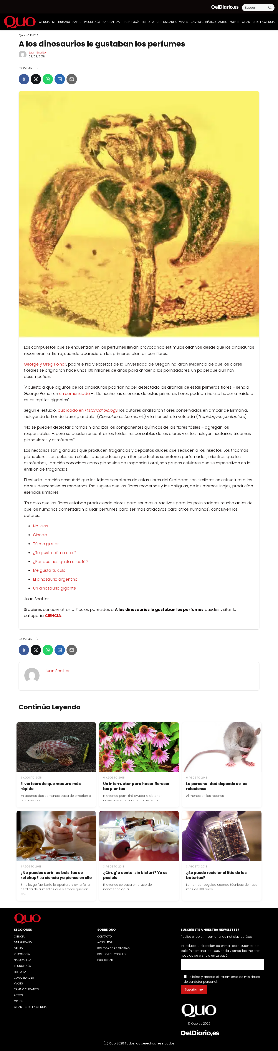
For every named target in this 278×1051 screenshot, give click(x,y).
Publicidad (105, 959)
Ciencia (40, 535)
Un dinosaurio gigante (54, 588)
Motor (234, 21)
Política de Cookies (111, 954)
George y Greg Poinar (45, 364)
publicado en (87, 410)
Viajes (183, 21)
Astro (222, 21)
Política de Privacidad (113, 948)
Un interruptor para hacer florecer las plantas (136, 786)
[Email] (71, 79)
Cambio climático (203, 21)
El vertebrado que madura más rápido (50, 786)
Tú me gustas (46, 543)
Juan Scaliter (38, 52)
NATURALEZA (111, 21)
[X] (36, 79)
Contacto (104, 936)
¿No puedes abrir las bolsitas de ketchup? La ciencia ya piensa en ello (56, 875)
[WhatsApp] (48, 79)
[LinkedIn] (60, 79)
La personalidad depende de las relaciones (216, 786)
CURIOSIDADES (167, 21)
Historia (148, 21)
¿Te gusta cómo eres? (54, 552)
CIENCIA (44, 21)
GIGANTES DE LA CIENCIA (258, 21)
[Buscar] (270, 7)
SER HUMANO (61, 21)
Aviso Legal (105, 942)
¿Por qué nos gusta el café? (60, 561)
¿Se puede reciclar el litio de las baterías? (216, 875)
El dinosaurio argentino (55, 579)
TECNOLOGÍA (130, 21)
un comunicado (74, 393)
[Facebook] (24, 79)
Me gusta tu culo (49, 570)
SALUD (77, 21)
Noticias (40, 526)
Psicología (92, 21)
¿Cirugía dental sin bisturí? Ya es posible (135, 875)
